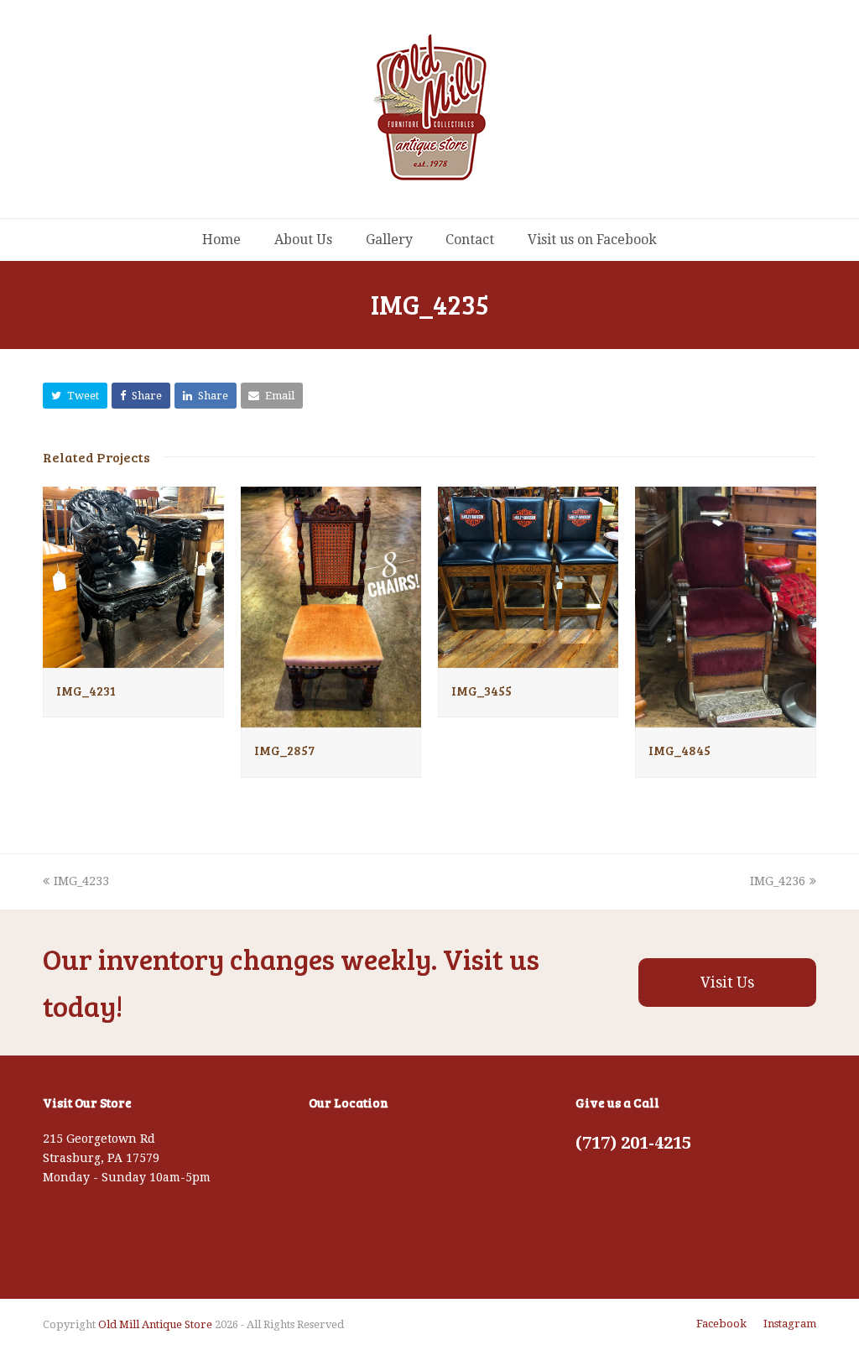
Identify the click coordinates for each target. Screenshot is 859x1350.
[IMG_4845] (725, 717)
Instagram (789, 1323)
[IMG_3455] (528, 658)
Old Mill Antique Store (155, 1324)
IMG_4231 (86, 690)
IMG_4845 (679, 750)
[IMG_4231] (133, 658)
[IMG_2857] (331, 717)
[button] (75, 396)
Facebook (721, 1323)
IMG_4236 (777, 881)
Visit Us (727, 982)
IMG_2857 (284, 750)
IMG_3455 (481, 690)
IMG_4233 (81, 881)
